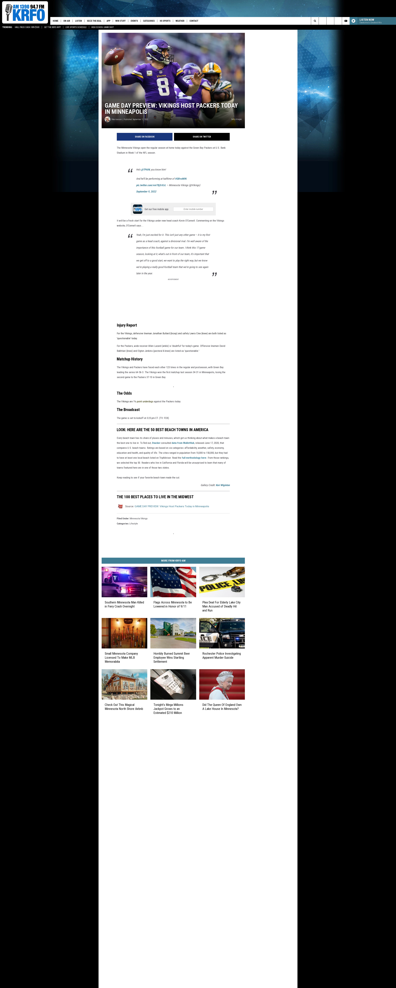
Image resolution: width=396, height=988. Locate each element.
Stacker (156, 442)
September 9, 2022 (146, 191)
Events (134, 21)
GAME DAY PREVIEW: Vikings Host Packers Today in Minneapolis (172, 506)
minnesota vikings (139, 518)
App (108, 21)
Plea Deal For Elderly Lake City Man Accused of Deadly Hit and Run (221, 606)
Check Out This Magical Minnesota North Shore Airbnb (124, 707)
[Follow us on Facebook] (330, 21)
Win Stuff (120, 21)
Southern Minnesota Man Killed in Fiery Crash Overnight (124, 604)
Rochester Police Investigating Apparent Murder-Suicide (221, 655)
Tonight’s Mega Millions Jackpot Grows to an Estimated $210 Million (168, 709)
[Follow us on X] (338, 21)
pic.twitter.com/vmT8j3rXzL (151, 185)
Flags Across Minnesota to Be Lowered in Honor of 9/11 (172, 604)
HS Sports (165, 21)
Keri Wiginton (223, 485)
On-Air (66, 21)
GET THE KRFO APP (52, 27)
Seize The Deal (94, 21)
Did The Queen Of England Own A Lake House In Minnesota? (222, 707)
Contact (193, 21)
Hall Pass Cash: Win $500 (27, 27)
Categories (149, 21)
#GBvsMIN (180, 178)
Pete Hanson (117, 119)
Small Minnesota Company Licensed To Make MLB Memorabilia (121, 657)
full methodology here (194, 457)
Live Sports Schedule (76, 27)
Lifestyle (133, 523)
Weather (180, 21)
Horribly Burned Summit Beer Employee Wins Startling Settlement (171, 657)
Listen (78, 21)
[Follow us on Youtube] (346, 21)
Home (55, 21)
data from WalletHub (183, 442)
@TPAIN (145, 169)
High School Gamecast (102, 27)
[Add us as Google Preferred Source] (322, 21)
